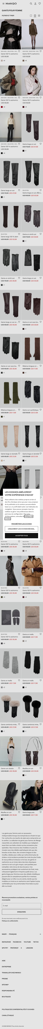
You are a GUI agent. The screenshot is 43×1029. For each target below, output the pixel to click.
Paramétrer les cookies (21, 524)
